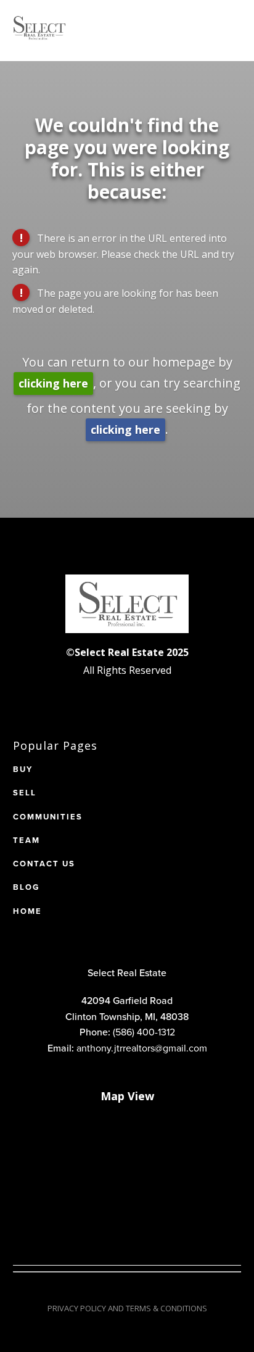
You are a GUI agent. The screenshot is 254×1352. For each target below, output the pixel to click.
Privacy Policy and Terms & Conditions (127, 1308)
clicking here (53, 383)
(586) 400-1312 (144, 1032)
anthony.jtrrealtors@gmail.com (141, 1048)
